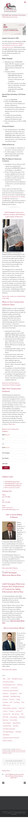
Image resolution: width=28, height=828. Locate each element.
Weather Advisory (7, 740)
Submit (6, 467)
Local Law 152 (6, 714)
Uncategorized (5, 751)
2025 (8, 679)
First (3, 439)
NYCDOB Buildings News (12, 482)
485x (4, 679)
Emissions (12, 699)
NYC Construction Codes (12, 487)
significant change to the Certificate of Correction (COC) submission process (13, 45)
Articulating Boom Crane (9, 684)
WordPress (9, 812)
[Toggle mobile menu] (25, 2)
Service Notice (13, 720)
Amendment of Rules (8, 682)
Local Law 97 (19, 711)
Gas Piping (17, 702)
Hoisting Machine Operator (10, 708)
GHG (22, 702)
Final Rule (5, 702)
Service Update (7, 723)
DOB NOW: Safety (15, 696)
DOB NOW (6, 696)
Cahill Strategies (18, 812)
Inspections (22, 708)
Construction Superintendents (10, 690)
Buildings (19, 684)
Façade (18, 699)
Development (13, 693)
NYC (22, 714)
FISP (11, 702)
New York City (15, 714)
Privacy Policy (14, 814)
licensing (11, 711)
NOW (3, 753)
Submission (10, 753)
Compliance (6, 687)
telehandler (18, 732)
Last (3, 443)
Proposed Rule (13, 717)
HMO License (6, 705)
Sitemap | (23, 812)
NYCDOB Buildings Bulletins (13, 485)
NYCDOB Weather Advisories (13, 483)
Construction (14, 687)
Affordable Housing (17, 679)
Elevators (5, 699)
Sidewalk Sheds (7, 726)
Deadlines (5, 693)
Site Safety (15, 726)
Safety (6, 753)
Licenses (5, 711)
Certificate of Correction (15, 751)
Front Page (13, 750)
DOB (20, 693)
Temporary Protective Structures (11, 737)
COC (21, 751)
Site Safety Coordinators (9, 729)
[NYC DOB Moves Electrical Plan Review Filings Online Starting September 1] (14, 774)
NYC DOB (5, 717)
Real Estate (22, 717)
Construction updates (6, 750)
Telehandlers (6, 734)
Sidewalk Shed (16, 723)
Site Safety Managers (8, 732)
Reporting (5, 720)
